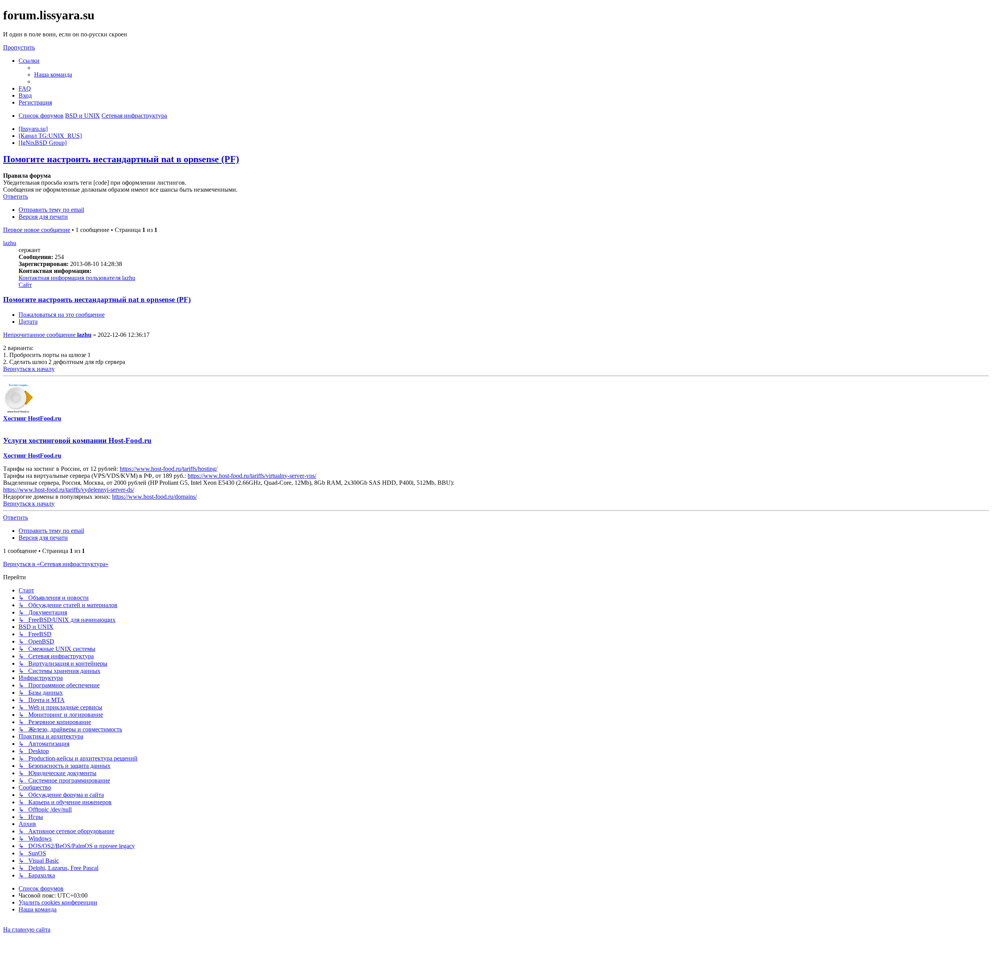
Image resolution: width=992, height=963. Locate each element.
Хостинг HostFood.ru (32, 418)
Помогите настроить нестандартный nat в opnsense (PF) (121, 159)
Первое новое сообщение (36, 230)
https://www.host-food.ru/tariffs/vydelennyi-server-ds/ (68, 489)
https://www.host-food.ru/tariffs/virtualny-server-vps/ (252, 475)
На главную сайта (26, 929)
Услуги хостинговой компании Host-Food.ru (77, 440)
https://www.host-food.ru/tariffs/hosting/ (168, 468)
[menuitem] (53, 74)
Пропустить (19, 47)
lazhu (9, 243)
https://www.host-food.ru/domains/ (154, 496)
